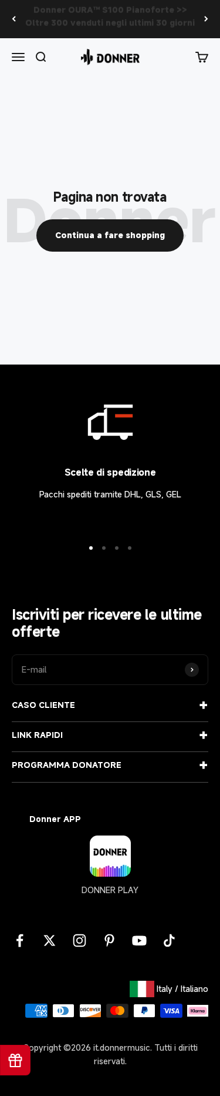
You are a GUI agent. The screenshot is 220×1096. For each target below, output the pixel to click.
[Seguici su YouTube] (139, 940)
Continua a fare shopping (110, 234)
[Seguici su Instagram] (79, 940)
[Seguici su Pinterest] (109, 940)
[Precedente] (14, 19)
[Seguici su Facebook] (20, 940)
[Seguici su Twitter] (49, 940)
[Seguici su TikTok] (169, 940)
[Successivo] (206, 19)
